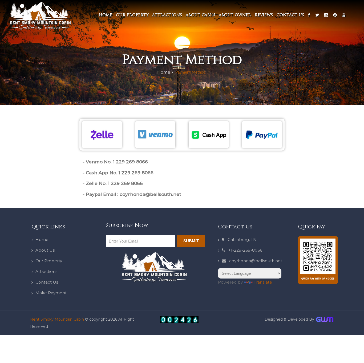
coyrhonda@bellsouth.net (254, 260)
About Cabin (200, 15)
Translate (263, 282)
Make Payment (51, 292)
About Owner (235, 15)
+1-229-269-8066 (243, 250)
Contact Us (46, 282)
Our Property (132, 15)
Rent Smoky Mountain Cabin (57, 319)
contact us (290, 15)
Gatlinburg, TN (240, 239)
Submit (191, 241)
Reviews (264, 15)
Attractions (167, 15)
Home (105, 15)
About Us (45, 250)
